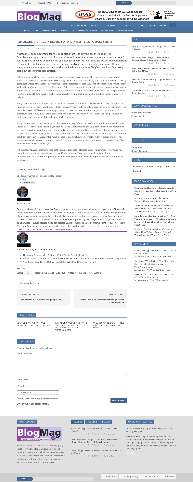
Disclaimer (111, 476)
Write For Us (44, 3)
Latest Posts (28, 182)
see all (53, 249)
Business (112, 26)
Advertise (170, 476)
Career (127, 26)
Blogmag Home (79, 26)
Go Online (64, 30)
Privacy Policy (131, 476)
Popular (92, 422)
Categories (137, 147)
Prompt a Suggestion (67, 3)
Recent (78, 422)
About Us (26, 3)
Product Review (157, 26)
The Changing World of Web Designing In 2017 (40, 300)
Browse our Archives (141, 112)
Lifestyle (96, 26)
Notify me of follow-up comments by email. (39, 398)
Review (106, 422)
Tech (140, 26)
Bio (24, 179)
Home (35, 30)
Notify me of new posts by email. (34, 404)
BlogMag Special (49, 30)
